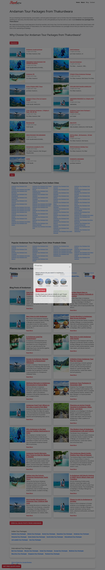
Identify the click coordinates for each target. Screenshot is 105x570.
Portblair (40, 287)
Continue (41, 292)
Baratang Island (64, 287)
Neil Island (55, 287)
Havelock (48, 287)
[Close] (70, 268)
